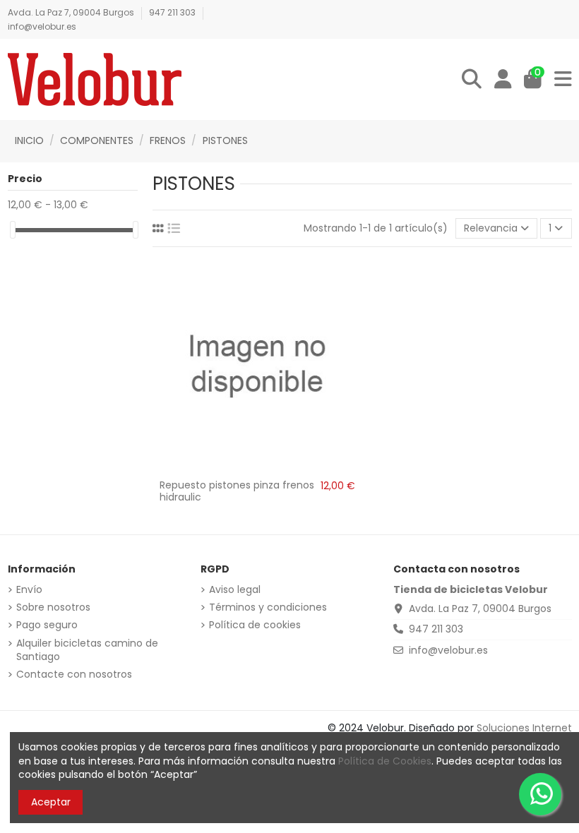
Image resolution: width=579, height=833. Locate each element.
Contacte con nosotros (74, 674)
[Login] (503, 80)
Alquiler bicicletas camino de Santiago (87, 650)
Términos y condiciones (268, 607)
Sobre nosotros (53, 607)
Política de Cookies (384, 761)
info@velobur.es (42, 26)
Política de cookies (255, 625)
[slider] (13, 230)
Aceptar (51, 802)
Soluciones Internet (524, 728)
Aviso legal (235, 590)
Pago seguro (47, 625)
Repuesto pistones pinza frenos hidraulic (237, 491)
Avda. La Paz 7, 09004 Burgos (72, 12)
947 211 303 (173, 12)
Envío (29, 590)
